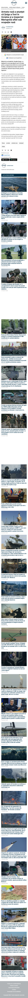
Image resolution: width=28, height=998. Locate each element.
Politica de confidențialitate (14, 983)
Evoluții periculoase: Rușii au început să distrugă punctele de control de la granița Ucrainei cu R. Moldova (13, 576)
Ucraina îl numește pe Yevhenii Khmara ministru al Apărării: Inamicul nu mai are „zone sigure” (13, 668)
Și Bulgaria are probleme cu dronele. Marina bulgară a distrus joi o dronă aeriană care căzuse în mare (12, 194)
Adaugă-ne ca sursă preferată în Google (15, 54)
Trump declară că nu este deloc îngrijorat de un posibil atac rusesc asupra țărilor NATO (13, 217)
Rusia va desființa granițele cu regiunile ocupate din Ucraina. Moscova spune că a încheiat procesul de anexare (13, 902)
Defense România (4, 7)
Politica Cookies (14, 985)
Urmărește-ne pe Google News (15, 58)
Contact (14, 989)
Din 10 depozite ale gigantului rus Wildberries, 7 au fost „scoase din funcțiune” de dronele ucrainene (11, 808)
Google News (7, 155)
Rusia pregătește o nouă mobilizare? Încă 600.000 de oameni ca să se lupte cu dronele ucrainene (13, 239)
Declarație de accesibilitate (14, 991)
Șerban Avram (10, 26)
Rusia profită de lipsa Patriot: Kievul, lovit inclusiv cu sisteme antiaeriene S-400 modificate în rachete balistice (13, 336)
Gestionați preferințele (14, 987)
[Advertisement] (14, 305)
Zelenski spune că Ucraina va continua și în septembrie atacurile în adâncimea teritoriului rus (13, 785)
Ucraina (23, 7)
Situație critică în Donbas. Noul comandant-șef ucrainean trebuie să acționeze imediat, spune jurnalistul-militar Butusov (14, 879)
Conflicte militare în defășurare (14, 7)
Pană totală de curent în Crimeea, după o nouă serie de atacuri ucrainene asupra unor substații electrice (13, 598)
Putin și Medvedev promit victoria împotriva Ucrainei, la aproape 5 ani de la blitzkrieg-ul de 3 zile (13, 505)
